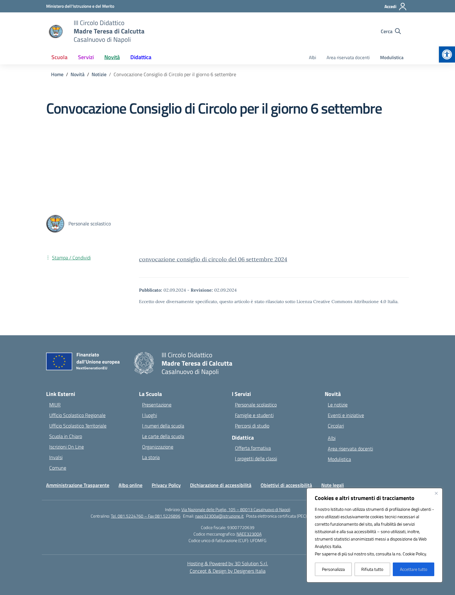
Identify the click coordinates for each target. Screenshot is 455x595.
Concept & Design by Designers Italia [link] (228, 571)
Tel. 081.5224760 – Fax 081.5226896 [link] (145, 516)
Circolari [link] (336, 425)
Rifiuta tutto (372, 569)
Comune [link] (57, 467)
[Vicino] (436, 493)
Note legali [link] (332, 485)
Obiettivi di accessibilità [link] (286, 485)
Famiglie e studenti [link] (254, 415)
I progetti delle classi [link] (256, 458)
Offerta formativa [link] (253, 448)
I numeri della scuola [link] (163, 425)
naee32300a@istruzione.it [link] (219, 516)
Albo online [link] (130, 485)
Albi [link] (312, 57)
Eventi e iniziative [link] (346, 415)
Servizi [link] (86, 57)
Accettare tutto (413, 569)
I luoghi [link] (149, 415)
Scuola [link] (59, 57)
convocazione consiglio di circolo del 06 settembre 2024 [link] (213, 259)
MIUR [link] (55, 404)
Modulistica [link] (392, 57)
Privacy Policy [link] (166, 485)
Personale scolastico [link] (256, 404)
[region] (374, 535)
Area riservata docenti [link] (348, 57)
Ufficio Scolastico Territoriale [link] (77, 425)
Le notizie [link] (338, 404)
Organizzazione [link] (157, 446)
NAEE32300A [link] (249, 534)
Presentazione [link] (156, 404)
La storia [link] (151, 457)
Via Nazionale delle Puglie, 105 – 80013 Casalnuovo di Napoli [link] (235, 509)
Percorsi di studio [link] (252, 425)
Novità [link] (112, 57)
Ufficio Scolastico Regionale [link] (77, 415)
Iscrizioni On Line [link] (66, 446)
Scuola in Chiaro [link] (65, 436)
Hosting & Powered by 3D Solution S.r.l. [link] (227, 563)
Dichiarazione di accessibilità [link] (220, 485)
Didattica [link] (140, 57)
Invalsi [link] (56, 457)
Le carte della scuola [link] (163, 436)
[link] (447, 54)
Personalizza (333, 569)
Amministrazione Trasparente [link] (77, 485)
